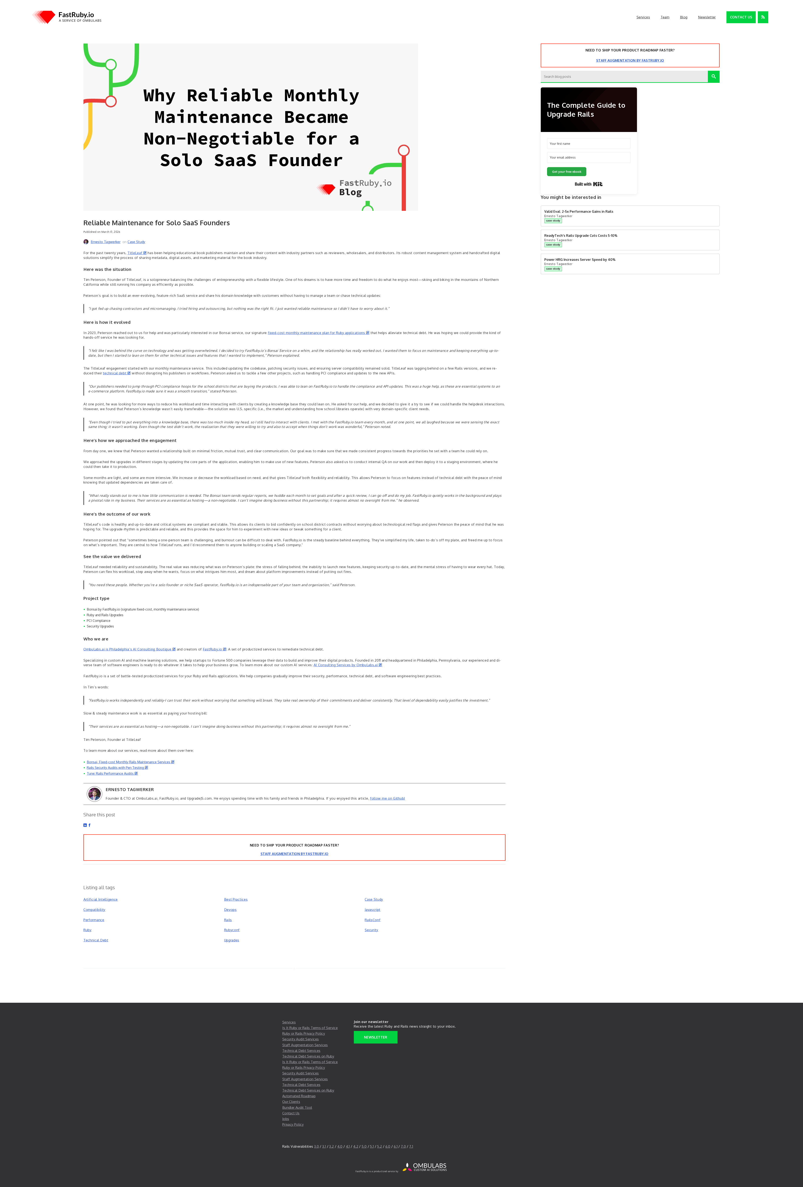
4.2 (355, 1146)
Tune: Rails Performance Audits (112, 773)
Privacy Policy (293, 1124)
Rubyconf (232, 930)
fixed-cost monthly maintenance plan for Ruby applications (319, 333)
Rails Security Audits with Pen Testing (117, 768)
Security (371, 930)
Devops (230, 910)
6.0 (387, 1146)
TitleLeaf (137, 253)
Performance (93, 920)
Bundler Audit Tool (297, 1107)
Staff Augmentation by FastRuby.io (295, 854)
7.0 (403, 1146)
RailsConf (372, 920)
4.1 (348, 1146)
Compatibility (94, 910)
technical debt (117, 373)
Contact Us (741, 17)
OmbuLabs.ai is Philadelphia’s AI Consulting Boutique (129, 649)
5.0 (364, 1146)
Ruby (87, 930)
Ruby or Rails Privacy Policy (303, 1033)
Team (665, 17)
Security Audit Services (300, 1039)
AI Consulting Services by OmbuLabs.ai (348, 665)
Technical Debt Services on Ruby (308, 1056)
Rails (228, 920)
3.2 (331, 1146)
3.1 (324, 1146)
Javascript (372, 910)
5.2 (379, 1146)
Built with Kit (589, 184)
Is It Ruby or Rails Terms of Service (310, 1028)
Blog (683, 17)
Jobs (285, 1119)
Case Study (136, 242)
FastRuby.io (214, 649)
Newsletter (707, 17)
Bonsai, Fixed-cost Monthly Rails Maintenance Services (130, 762)
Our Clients (291, 1102)
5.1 (372, 1146)
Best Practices (236, 899)
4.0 (340, 1146)
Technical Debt (95, 940)
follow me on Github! (387, 798)
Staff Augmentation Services (305, 1045)
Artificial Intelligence (100, 899)
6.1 (396, 1146)
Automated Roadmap (299, 1096)
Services (643, 17)
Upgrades (231, 940)
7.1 (411, 1146)
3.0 (316, 1146)
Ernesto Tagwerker (105, 242)
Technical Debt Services (301, 1051)
